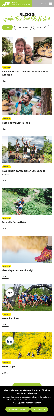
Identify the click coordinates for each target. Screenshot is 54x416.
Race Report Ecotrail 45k (16, 122)
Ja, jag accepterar (18, 409)
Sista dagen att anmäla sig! (17, 270)
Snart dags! (8, 366)
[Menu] (50, 3)
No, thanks (39, 409)
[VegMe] (9, 292)
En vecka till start (12, 318)
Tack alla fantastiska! (14, 222)
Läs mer (5, 81)
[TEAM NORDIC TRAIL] (9, 340)
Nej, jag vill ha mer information (27, 402)
